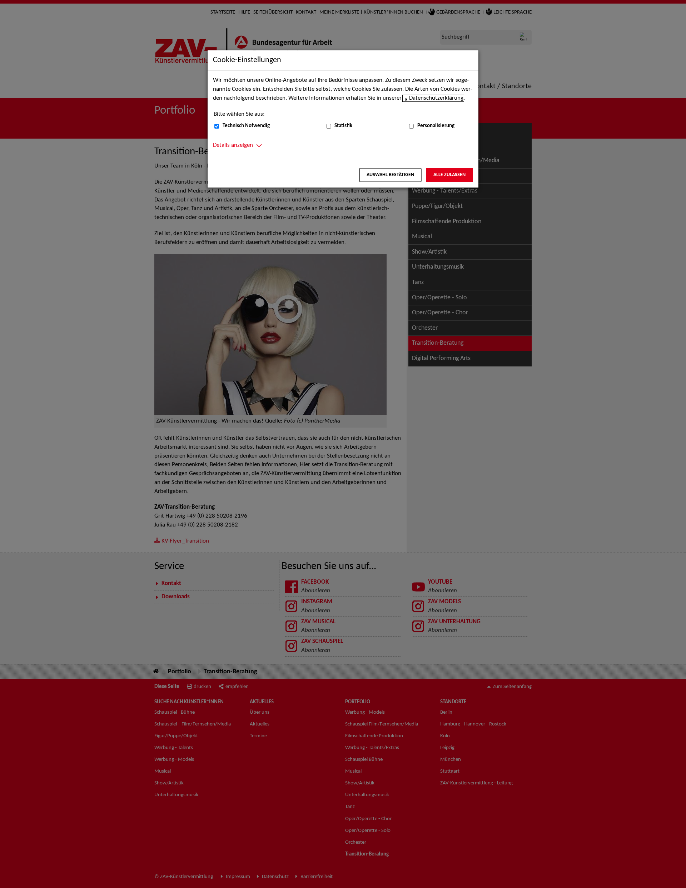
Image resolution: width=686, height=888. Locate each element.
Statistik (343, 126)
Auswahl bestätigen (390, 175)
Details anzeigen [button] (233, 145)
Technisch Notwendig (246, 126)
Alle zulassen (449, 175)
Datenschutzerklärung (436, 98)
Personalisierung (435, 126)
